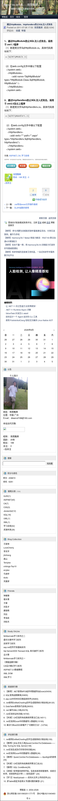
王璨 (5, 603)
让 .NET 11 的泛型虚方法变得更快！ (21, 306)
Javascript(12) (10, 510)
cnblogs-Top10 (10, 566)
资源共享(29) (9, 529)
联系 (18, 16)
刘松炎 (6, 621)
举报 (23, 30)
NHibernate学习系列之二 (14, 636)
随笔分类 (12, 491)
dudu (6, 577)
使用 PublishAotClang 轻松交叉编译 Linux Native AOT (29, 320)
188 (12, 442)
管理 (26, 16)
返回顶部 (52, 218)
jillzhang (7, 555)
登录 (40, 222)
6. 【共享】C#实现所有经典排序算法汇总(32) (23, 763)
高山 (5, 558)
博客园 (5, 16)
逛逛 (48, 222)
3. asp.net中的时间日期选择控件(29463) (21, 698)
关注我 (22, 165)
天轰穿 (6, 581)
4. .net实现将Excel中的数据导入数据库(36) (22, 753)
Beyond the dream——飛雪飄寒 (20, 4)
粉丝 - (17, 177)
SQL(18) (7, 514)
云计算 (6, 654)
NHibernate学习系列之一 (14, 658)
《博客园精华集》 (11, 662)
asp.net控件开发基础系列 (14, 647)
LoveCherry (9, 547)
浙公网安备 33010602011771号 (21, 793)
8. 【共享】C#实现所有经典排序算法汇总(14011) (25, 717)
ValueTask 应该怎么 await (17, 313)
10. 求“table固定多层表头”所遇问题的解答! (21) (24, 781)
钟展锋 (6, 595)
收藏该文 (34, 165)
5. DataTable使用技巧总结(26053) (18, 706)
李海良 (6, 618)
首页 (12, 16)
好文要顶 (11, 165)
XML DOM (8, 673)
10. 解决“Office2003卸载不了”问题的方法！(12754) (26, 725)
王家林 (6, 543)
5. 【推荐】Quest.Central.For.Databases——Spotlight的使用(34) (29, 758)
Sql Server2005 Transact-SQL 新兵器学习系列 (24, 650)
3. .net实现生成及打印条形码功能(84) (20, 749)
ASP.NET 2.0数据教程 (13, 669)
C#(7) (6, 503)
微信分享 (46, 165)
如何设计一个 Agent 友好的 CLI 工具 (21, 316)
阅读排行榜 (13, 686)
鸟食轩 (6, 573)
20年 (12, 439)
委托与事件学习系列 (12, 639)
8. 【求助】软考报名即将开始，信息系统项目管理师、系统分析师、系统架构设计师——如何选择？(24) (29, 772)
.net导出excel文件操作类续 (26, 204)
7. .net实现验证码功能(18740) (16, 713)
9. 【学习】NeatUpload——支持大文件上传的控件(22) (27, 777)
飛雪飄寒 (14, 436)
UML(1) (7, 518)
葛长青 (6, 599)
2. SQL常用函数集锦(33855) (16, 695)
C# (19, 155)
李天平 (6, 551)
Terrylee (7, 562)
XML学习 (7, 677)
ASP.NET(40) (9, 499)
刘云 (5, 614)
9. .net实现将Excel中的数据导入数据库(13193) (24, 721)
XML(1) (7, 522)
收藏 (18, 30)
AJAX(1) (7, 496)
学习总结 (25, 155)
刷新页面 (43, 218)
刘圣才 (6, 606)
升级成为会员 (41, 199)
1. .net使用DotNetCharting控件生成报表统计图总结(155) (28, 739)
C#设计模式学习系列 (13, 665)
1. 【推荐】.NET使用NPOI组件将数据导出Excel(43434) (28, 691)
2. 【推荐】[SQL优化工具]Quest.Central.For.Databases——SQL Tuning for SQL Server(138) (29, 744)
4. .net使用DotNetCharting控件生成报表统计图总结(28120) (29, 702)
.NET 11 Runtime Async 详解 (18, 309)
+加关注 (7, 449)
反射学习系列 (9, 643)
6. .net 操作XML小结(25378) (16, 710)
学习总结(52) (9, 525)
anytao (7, 570)
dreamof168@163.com (21, 418)
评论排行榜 (13, 734)
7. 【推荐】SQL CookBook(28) (17, 767)
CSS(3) (7, 507)
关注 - (26, 177)
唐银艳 (6, 610)
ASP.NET (13, 155)
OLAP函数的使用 (21, 207)
